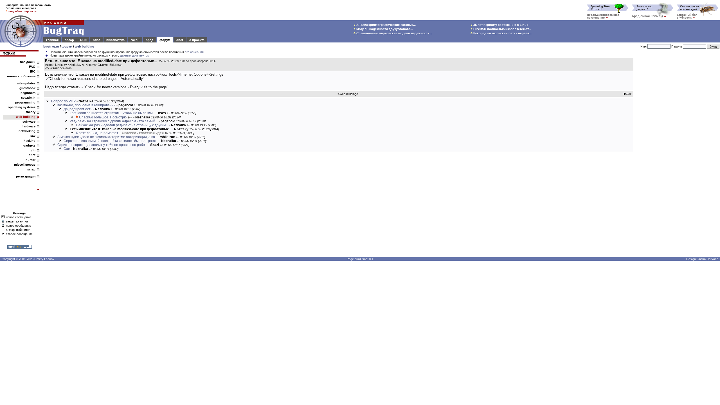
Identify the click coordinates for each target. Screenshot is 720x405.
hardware (28, 126)
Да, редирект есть (78, 109)
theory (30, 112)
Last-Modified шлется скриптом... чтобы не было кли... (112, 113)
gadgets (29, 145)
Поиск (627, 94)
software (28, 121)
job (33, 150)
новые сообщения (21, 76)
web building (84, 46)
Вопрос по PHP (63, 101)
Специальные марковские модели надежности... (394, 33)
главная (52, 40)
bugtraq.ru (51, 46)
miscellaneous (24, 164)
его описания (194, 52)
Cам (67, 149)
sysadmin (28, 97)
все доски (27, 62)
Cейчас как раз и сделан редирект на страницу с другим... (122, 125)
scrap (31, 169)
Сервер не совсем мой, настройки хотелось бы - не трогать (111, 141)
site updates (26, 83)
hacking (29, 140)
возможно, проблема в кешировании (86, 105)
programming (25, 102)
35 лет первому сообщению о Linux (500, 24)
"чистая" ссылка (58, 68)
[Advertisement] (678, 143)
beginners (28, 92)
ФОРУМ (9, 53)
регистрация (25, 176)
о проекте (196, 40)
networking (27, 131)
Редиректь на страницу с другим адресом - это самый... (114, 121)
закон (135, 40)
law (32, 136)
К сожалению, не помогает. (97, 133)
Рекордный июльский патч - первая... (502, 33)
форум (164, 40)
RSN (83, 40)
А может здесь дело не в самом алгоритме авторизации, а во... (107, 137)
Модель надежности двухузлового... (384, 29)
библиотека (115, 40)
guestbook (27, 88)
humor (30, 159)
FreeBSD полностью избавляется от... (501, 29)
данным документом (135, 55)
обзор (69, 40)
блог (96, 40)
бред (149, 40)
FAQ (32, 66)
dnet (179, 40)
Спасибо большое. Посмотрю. (103, 117)
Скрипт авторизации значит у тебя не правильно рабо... (102, 145)
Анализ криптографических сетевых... (386, 24)
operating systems (21, 107)
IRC (32, 71)
